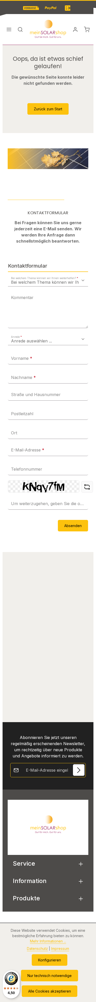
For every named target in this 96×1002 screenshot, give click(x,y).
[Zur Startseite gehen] (48, 29)
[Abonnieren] (78, 770)
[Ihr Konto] (75, 29)
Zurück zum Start (48, 109)
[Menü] (9, 29)
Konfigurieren (49, 960)
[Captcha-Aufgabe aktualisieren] (87, 487)
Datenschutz (37, 948)
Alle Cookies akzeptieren (49, 991)
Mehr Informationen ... (48, 941)
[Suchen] (20, 29)
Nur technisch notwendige (49, 975)
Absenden (73, 525)
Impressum (60, 948)
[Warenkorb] (86, 29)
